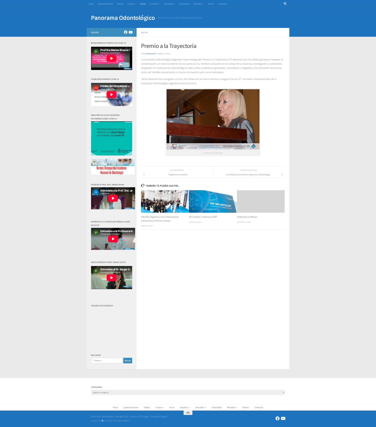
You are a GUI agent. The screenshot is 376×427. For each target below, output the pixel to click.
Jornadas (168, 3)
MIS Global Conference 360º (203, 216)
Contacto (222, 3)
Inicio (91, 3)
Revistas (197, 3)
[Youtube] (130, 32)
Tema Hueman (123, 421)
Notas (143, 3)
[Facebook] (125, 32)
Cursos (131, 3)
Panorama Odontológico (123, 17)
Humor (211, 3)
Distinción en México (247, 216)
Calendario (184, 3)
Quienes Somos (105, 3)
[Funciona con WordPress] (103, 421)
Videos (120, 3)
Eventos (153, 3)
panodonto (150, 53)
